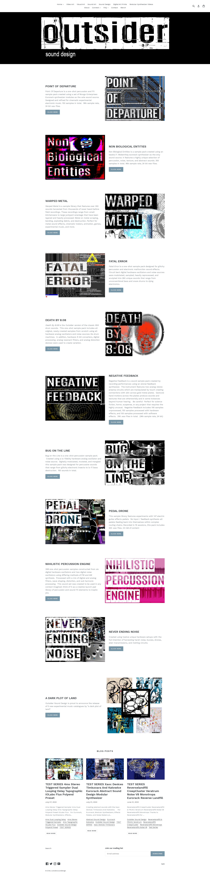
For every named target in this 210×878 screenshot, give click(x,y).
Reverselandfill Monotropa (151, 825)
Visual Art (81, 4)
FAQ (106, 7)
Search (48, 848)
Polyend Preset (51, 827)
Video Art (70, 4)
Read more (51, 833)
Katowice (90, 822)
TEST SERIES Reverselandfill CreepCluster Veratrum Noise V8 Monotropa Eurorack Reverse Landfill (145, 791)
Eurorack (111, 819)
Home (61, 4)
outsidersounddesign (58, 871)
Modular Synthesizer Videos (141, 4)
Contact (114, 8)
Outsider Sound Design (67, 825)
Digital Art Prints (120, 4)
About (86, 8)
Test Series (153, 827)
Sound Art (92, 4)
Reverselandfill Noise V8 (137, 827)
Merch (123, 8)
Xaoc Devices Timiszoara (104, 825)
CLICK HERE (52, 112)
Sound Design (104, 4)
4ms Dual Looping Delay (55, 819)
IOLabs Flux (50, 825)
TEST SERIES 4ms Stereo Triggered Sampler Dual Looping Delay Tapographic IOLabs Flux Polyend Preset (63, 791)
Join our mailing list (114, 848)
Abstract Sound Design (96, 819)
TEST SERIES (65, 827)
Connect (97, 7)
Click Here (116, 534)
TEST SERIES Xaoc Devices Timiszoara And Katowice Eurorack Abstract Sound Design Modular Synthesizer (104, 791)
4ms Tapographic (70, 822)
